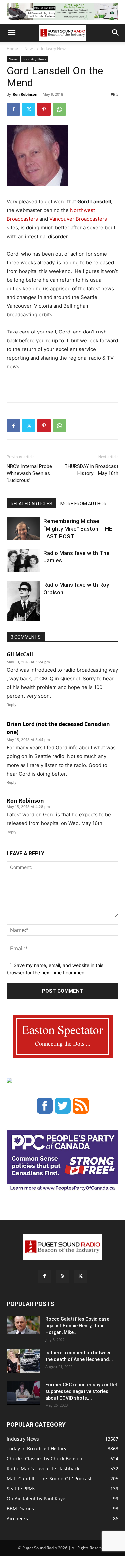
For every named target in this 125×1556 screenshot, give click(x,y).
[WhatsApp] (59, 109)
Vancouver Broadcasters (78, 219)
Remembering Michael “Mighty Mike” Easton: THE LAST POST (77, 529)
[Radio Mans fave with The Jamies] (23, 560)
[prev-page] (11, 617)
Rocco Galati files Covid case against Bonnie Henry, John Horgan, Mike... (77, 1325)
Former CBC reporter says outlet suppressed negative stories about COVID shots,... (81, 1391)
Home (12, 48)
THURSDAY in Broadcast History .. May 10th (91, 469)
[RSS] (62, 1276)
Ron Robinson (25, 94)
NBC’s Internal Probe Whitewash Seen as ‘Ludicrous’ (29, 473)
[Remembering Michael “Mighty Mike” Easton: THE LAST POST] (23, 528)
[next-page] (21, 617)
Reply (11, 704)
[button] (11, 33)
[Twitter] (28, 109)
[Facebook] (13, 109)
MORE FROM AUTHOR (83, 503)
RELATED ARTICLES (31, 503)
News (29, 48)
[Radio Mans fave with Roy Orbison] (23, 604)
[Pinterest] (44, 109)
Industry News (54, 48)
